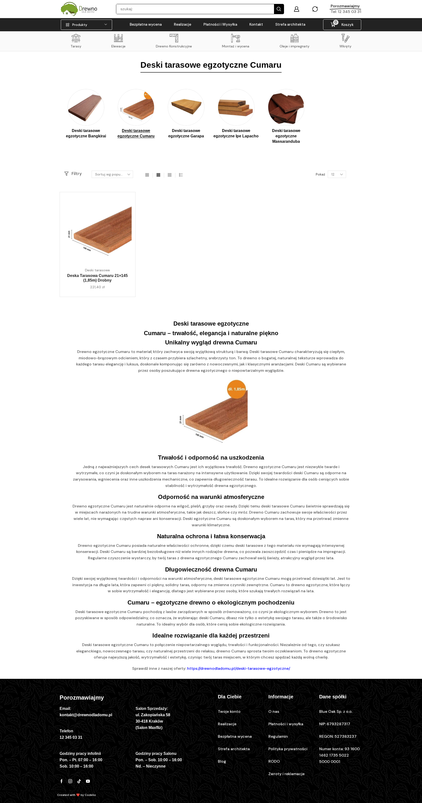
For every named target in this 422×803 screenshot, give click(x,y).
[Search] (279, 9)
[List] (181, 175)
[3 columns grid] (147, 175)
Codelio (90, 795)
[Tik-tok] (79, 781)
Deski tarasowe (97, 270)
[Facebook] (61, 781)
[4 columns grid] (158, 175)
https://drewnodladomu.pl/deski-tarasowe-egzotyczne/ (238, 668)
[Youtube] (88, 781)
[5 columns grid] (169, 175)
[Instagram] (70, 781)
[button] (296, 9)
